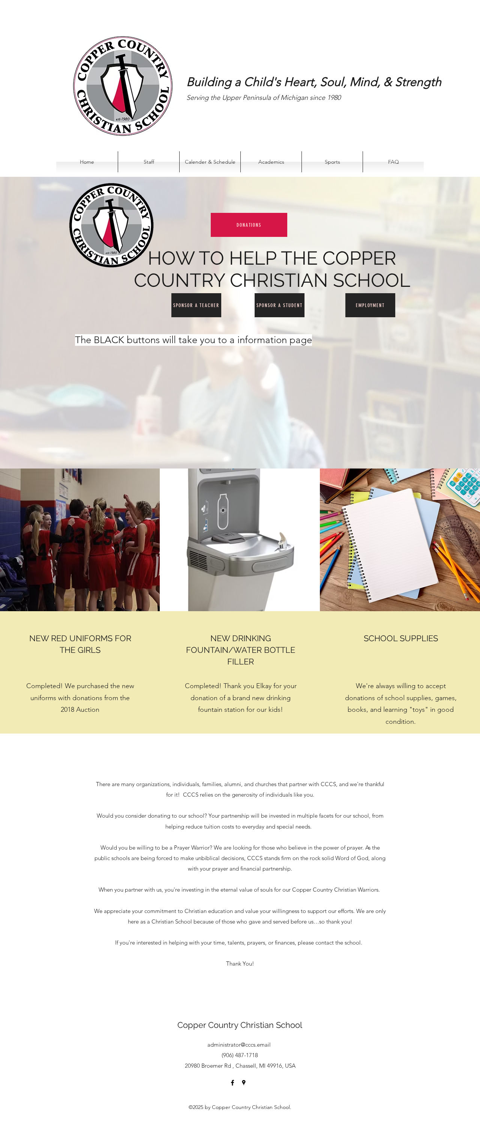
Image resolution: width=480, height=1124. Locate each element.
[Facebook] (232, 1082)
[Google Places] (244, 1082)
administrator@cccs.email (239, 1044)
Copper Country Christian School (239, 1025)
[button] (271, 161)
